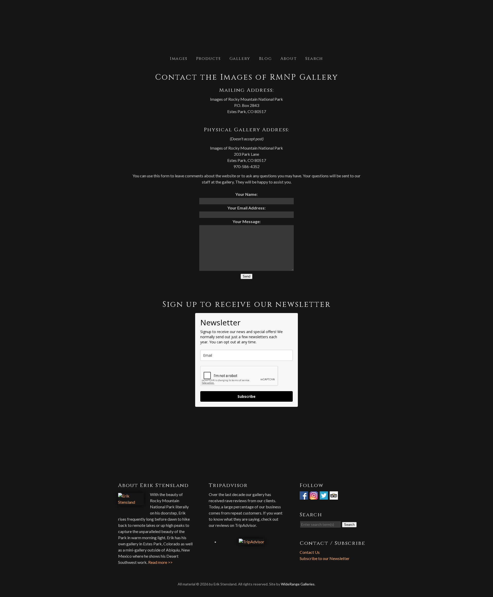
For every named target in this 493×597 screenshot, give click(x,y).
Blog (265, 58)
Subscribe (246, 396)
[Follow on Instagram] (314, 496)
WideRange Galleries (298, 584)
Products (208, 58)
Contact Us (310, 552)
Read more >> (160, 562)
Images (178, 58)
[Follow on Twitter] (324, 496)
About (288, 58)
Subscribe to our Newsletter (324, 558)
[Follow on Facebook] (304, 496)
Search (314, 58)
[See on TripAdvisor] (334, 496)
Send (246, 276)
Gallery (240, 58)
